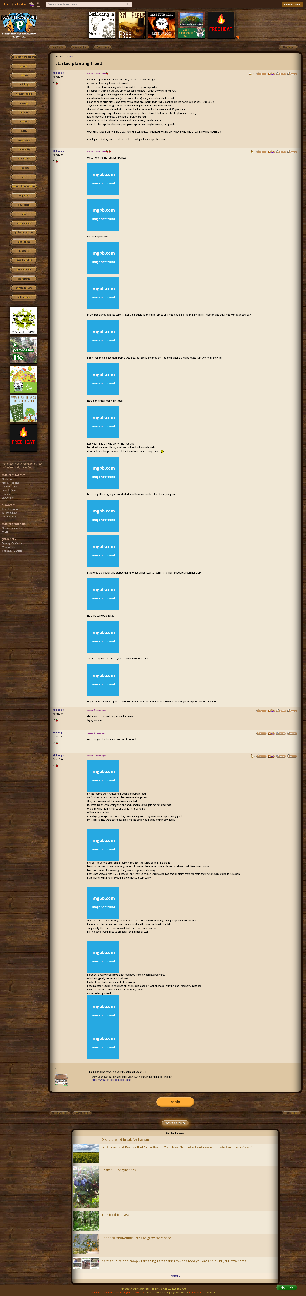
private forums (24, 288)
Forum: (60, 56)
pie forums (24, 279)
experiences (24, 223)
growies (23, 66)
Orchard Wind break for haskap (125, 1139)
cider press (24, 242)
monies (24, 112)
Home (7, 4)
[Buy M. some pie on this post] (271, 74)
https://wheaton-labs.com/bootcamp (111, 1080)
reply (175, 1102)
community (24, 149)
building (23, 84)
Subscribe (20, 4)
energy (24, 103)
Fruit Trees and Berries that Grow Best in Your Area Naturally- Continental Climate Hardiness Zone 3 (176, 1147)
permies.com (24, 269)
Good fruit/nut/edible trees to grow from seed (136, 1238)
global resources (24, 232)
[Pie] (32, 4)
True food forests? (115, 1215)
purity (24, 131)
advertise (108, 1292)
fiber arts (24, 168)
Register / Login (292, 4)
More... (175, 1275)
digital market (24, 260)
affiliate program (123, 1292)
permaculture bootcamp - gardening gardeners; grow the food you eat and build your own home (173, 1261)
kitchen (24, 121)
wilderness (24, 158)
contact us (96, 1292)
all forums (24, 297)
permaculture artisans (23, 186)
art (24, 177)
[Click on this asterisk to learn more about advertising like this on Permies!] (238, 37)
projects (24, 251)
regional (24, 195)
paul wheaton (195, 1292)
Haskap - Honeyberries (118, 1170)
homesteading (24, 94)
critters (23, 75)
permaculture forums (24, 57)
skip (24, 214)
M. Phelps (58, 72)
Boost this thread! (175, 1123)
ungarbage (24, 140)
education (24, 205)
